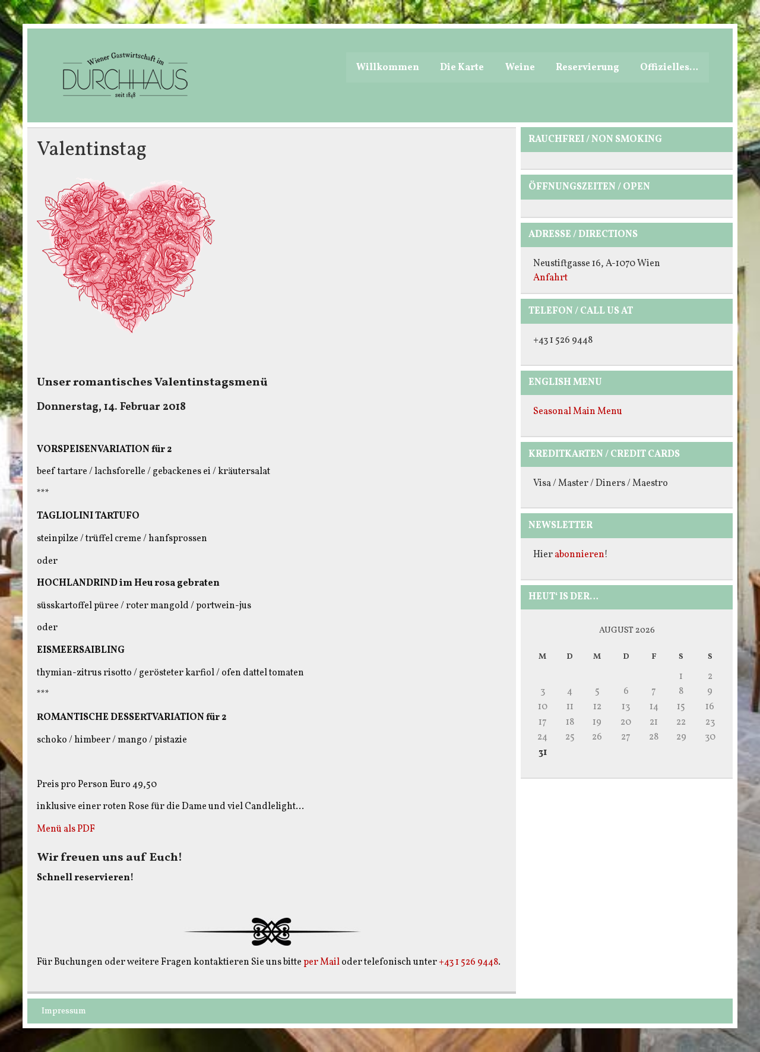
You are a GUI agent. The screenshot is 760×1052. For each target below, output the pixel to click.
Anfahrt (550, 278)
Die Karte (462, 67)
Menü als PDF (66, 829)
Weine (520, 67)
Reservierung (587, 67)
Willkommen (387, 67)
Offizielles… (669, 67)
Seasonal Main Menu (577, 411)
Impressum (64, 1011)
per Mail (321, 962)
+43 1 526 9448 (468, 962)
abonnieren (579, 554)
